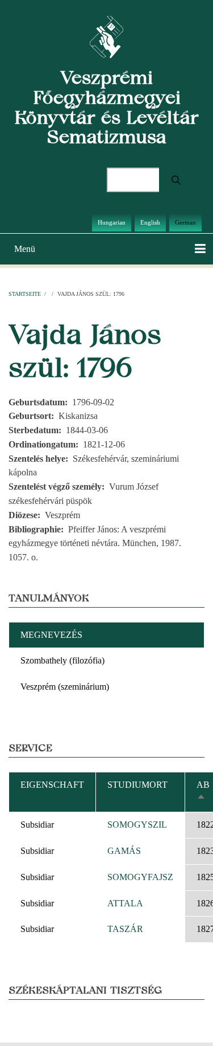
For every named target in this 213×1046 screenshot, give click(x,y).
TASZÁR (125, 929)
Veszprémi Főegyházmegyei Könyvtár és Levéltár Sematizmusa (106, 107)
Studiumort (137, 784)
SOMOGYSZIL (137, 824)
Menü (24, 249)
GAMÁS (124, 851)
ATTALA (125, 903)
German (185, 222)
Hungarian (112, 222)
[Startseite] (106, 36)
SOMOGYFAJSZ (140, 877)
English (150, 222)
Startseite (25, 294)
